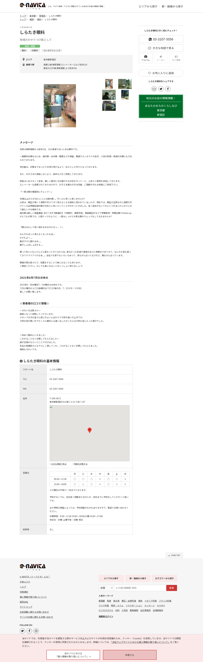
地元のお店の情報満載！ (161, 106)
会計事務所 (145, 610)
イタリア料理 (150, 600)
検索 (171, 588)
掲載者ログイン (106, 616)
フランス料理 (165, 600)
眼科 (39, 19)
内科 (117, 610)
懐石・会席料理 (129, 600)
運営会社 (24, 601)
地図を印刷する (81, 463)
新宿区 (42, 15)
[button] (90, 430)
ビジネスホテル (106, 610)
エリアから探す (148, 6)
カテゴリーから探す (164, 578)
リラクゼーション (134, 605)
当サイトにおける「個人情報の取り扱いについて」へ (73, 655)
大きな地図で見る (59, 463)
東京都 (33, 15)
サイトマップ (26, 606)
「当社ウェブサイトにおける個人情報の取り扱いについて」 (140, 642)
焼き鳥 (116, 600)
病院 (32, 19)
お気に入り (25, 581)
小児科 (125, 610)
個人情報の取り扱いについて (33, 596)
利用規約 (24, 591)
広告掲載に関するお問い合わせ (34, 611)
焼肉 (140, 600)
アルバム (145, 59)
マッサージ (149, 605)
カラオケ (161, 605)
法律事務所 (158, 610)
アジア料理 (104, 605)
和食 (109, 600)
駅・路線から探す (172, 6)
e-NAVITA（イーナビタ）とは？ (35, 576)
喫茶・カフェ (117, 605)
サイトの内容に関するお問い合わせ (36, 616)
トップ (23, 15)
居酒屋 (102, 600)
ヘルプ (23, 586)
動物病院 (134, 610)
